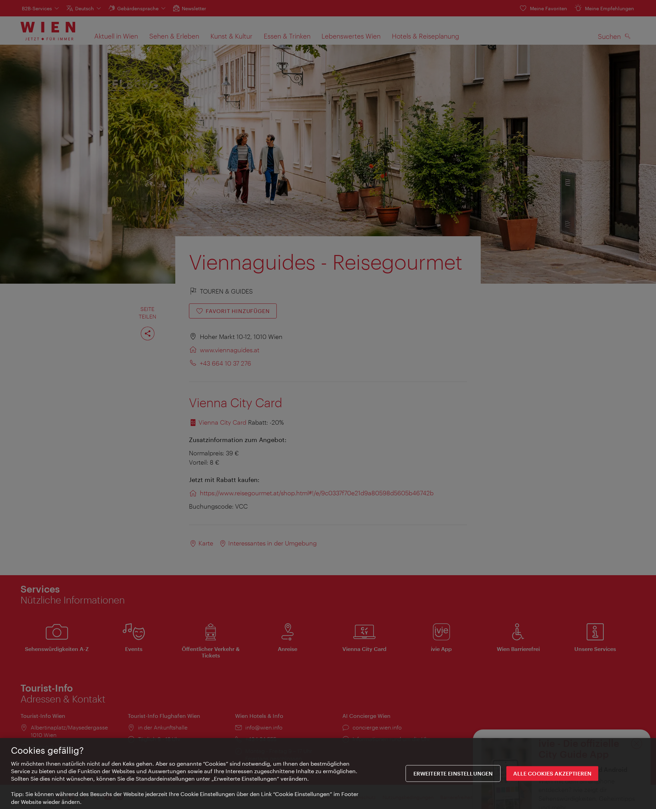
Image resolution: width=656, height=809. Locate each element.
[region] (328, 773)
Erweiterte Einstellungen (453, 773)
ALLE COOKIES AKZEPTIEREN (552, 773)
